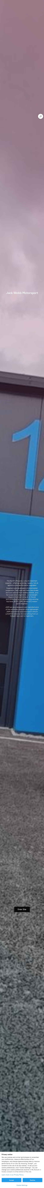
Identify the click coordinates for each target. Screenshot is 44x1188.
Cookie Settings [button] (22, 1185)
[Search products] (40, 116)
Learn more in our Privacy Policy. (13, 1175)
